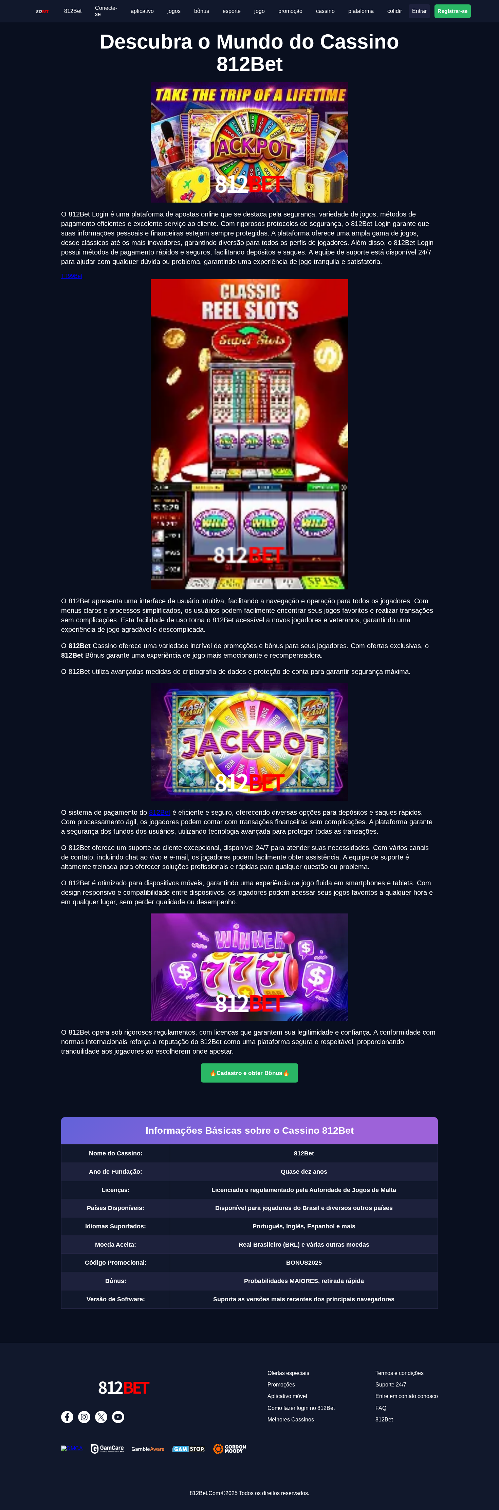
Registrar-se (452, 11)
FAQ (380, 1408)
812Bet (72, 11)
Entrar (419, 11)
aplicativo (142, 11)
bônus (201, 11)
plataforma (361, 11)
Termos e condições (399, 1373)
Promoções (281, 1385)
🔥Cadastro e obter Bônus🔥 (249, 1073)
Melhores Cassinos (290, 1419)
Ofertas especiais (288, 1373)
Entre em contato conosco (406, 1396)
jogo (259, 11)
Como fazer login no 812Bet (301, 1408)
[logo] (42, 10)
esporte (232, 11)
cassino (325, 11)
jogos (174, 11)
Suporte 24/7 (390, 1385)
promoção (290, 11)
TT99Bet (71, 276)
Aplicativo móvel (287, 1396)
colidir (394, 11)
